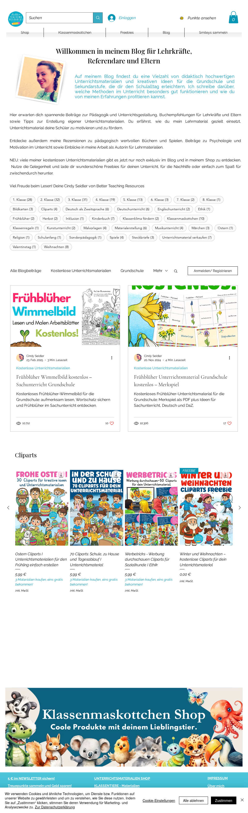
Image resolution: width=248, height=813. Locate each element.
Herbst (52, 218)
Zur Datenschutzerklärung (55, 807)
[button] (233, 17)
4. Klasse (107, 199)
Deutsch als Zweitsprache (89, 209)
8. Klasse (213, 199)
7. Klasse (187, 199)
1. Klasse (24, 199)
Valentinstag (26, 246)
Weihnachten (58, 246)
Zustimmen (223, 800)
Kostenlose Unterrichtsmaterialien (81, 270)
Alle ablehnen (193, 800)
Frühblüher (25, 218)
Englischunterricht (175, 209)
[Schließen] (242, 800)
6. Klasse (161, 199)
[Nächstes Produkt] (240, 508)
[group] (124, 530)
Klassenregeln (27, 228)
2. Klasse (51, 199)
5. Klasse (134, 199)
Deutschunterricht (135, 209)
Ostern (227, 228)
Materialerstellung (132, 228)
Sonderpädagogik (87, 237)
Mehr (158, 270)
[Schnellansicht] (41, 508)
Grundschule (132, 270)
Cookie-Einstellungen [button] (159, 800)
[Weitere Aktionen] (113, 358)
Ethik (205, 209)
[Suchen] (97, 18)
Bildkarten (24, 209)
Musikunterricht (170, 228)
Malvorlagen (97, 228)
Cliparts (51, 209)
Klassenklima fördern (142, 218)
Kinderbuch (105, 218)
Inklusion (76, 218)
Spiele (118, 237)
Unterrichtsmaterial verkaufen (188, 237)
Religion (23, 237)
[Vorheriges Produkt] (8, 508)
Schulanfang (51, 237)
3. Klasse (79, 199)
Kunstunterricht (62, 228)
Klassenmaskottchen (187, 218)
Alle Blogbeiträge (25, 270)
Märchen (202, 228)
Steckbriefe (144, 237)
